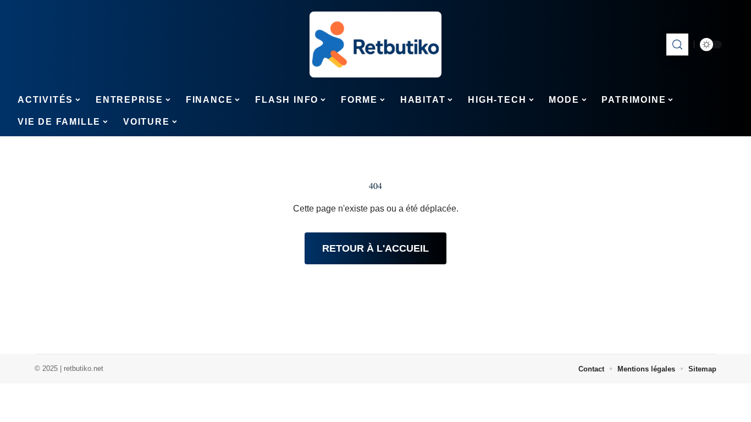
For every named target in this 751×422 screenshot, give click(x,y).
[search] (677, 44)
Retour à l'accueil (375, 248)
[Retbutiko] (375, 44)
